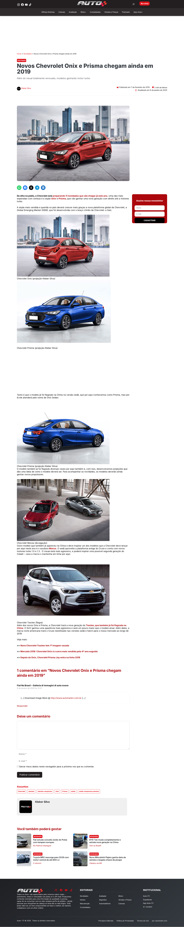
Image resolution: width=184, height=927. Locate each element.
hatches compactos (45, 791)
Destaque (22, 60)
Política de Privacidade (125, 921)
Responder (22, 706)
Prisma (64, 791)
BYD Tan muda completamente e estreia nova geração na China (105, 841)
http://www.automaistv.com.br (66, 698)
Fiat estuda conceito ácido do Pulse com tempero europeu (50, 841)
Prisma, (63, 198)
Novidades (28, 54)
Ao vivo (144, 3)
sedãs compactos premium (89, 791)
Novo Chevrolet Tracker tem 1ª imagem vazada (44, 645)
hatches (31, 791)
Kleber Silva (26, 88)
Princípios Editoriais (105, 921)
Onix (53, 198)
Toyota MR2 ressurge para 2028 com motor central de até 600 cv (51, 858)
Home (19, 54)
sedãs (73, 791)
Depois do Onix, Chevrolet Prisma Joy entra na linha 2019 (50, 657)
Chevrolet (21, 791)
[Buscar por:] (134, 4)
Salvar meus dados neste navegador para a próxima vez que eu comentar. (56, 766)
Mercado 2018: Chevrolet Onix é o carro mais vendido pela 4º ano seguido (59, 651)
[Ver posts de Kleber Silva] (19, 89)
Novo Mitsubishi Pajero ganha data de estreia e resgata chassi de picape (107, 858)
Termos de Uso (143, 921)
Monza (52, 548)
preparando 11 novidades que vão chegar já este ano (80, 196)
